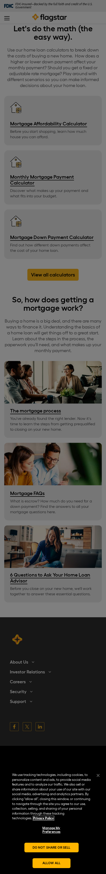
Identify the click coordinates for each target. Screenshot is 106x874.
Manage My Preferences (51, 830)
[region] (53, 821)
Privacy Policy (43, 818)
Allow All (51, 863)
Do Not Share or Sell (52, 847)
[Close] (98, 775)
